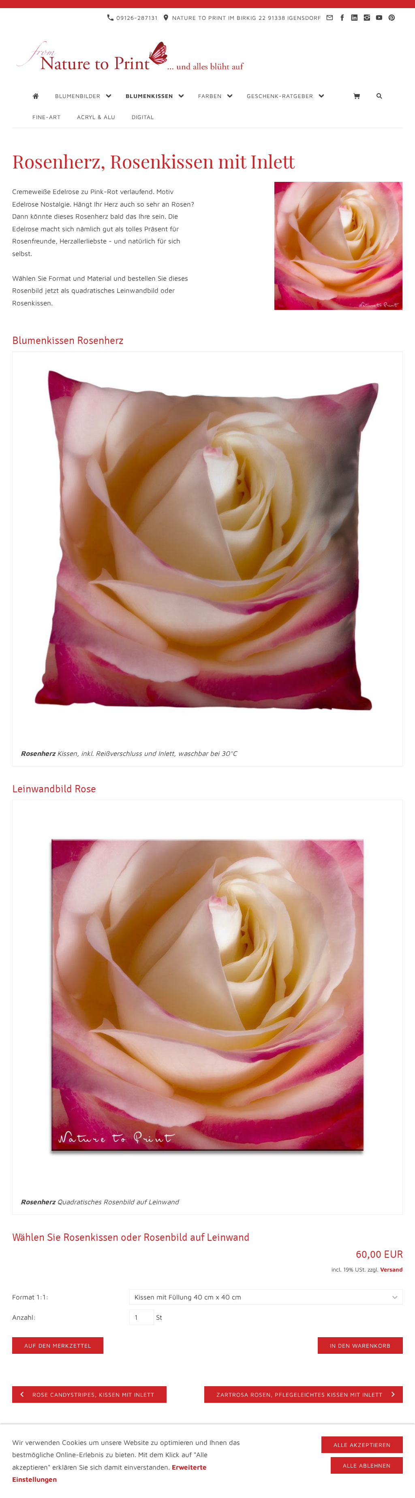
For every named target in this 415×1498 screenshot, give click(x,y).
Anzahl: (24, 1317)
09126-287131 (136, 17)
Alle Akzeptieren (362, 1444)
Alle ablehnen (367, 1465)
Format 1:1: (30, 1297)
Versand (391, 1269)
